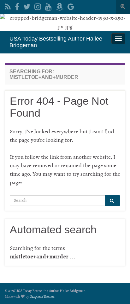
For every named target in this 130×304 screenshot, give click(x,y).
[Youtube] (48, 6)
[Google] (71, 6)
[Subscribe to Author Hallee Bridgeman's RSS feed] (8, 6)
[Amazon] (59, 6)
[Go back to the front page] (65, 22)
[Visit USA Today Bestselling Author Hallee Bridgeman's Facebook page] (17, 6)
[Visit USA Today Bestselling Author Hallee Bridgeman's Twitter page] (26, 6)
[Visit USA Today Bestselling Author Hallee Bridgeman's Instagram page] (37, 6)
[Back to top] (116, 290)
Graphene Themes (42, 296)
